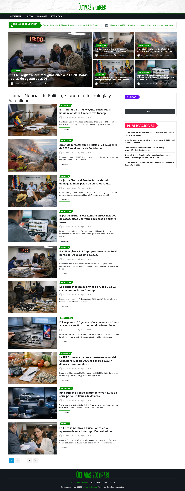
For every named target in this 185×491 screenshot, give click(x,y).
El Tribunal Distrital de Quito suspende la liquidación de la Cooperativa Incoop (112, 50)
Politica (29, 16)
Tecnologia (56, 16)
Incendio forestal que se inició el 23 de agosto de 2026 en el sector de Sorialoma (154, 50)
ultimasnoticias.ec (90, 487)
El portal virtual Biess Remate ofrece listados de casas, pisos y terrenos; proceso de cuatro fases (155, 77)
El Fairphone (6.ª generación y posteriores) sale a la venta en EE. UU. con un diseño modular (89, 323)
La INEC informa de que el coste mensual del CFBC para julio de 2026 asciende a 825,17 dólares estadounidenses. (87, 360)
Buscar (131, 96)
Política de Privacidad (78, 482)
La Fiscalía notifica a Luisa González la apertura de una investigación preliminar (85, 429)
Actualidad (16, 16)
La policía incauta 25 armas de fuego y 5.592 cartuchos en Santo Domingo (87, 288)
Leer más (65, 129)
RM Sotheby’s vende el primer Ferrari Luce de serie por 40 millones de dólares (88, 394)
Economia (42, 16)
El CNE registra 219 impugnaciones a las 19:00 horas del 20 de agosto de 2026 (88, 253)
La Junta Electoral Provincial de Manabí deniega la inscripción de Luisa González (57, 77)
